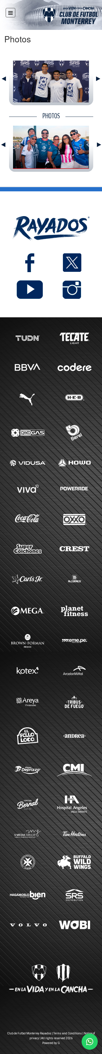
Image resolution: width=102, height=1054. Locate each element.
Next (98, 78)
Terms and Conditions (67, 1033)
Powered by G (51, 1043)
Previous (4, 78)
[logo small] (60, 16)
